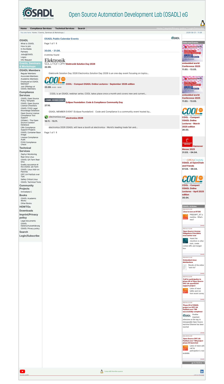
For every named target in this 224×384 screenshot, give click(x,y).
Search (23, 231)
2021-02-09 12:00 (187, 336)
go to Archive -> (198, 363)
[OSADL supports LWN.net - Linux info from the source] (112, 372)
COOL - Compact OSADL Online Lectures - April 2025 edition (193, 190)
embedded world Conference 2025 (191, 65)
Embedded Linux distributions (190, 261)
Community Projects (26, 187)
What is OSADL (27, 43)
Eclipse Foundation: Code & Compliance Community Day (94, 102)
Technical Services (25, 149)
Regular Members (28, 73)
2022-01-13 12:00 (187, 302)
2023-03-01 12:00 (187, 257)
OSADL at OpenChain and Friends (193, 164)
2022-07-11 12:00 (187, 276)
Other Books (26, 203)
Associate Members (29, 76)
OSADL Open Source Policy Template (30, 99)
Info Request (26, 60)
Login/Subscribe (196, 28)
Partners (24, 52)
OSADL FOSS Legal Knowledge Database (30, 109)
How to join (26, 46)
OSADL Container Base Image (31, 133)
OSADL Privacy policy (30, 228)
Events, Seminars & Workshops (51, 32)
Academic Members (29, 79)
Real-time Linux (27, 157)
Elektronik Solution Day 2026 (80, 64)
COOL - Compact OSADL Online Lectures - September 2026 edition (100, 84)
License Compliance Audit (29, 138)
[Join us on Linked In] (202, 373)
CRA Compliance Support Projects (28, 128)
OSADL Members (29, 70)
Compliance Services (26, 94)
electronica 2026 (74, 118)
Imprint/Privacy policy (175, 28)
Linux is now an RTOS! (192, 212)
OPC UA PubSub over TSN (30, 175)
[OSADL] (175, 41)
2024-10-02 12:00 (187, 209)
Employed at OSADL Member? (29, 82)
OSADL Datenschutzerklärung (30, 224)
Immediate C (26, 192)
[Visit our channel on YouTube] (22, 373)
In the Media (26, 49)
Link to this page (199, 375)
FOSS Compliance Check (28, 143)
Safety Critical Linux (29, 179)
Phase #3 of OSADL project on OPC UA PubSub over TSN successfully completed (192, 308)
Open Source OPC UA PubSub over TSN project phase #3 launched (193, 341)
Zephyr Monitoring (29, 154)
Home (160, 28)
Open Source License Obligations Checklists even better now (192, 233)
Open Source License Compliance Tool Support (30, 115)
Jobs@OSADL (27, 54)
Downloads (26, 210)
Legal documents (28, 221)
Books (23, 195)
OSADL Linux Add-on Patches (30, 170)
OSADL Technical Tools (31, 182)
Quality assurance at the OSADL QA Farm (29, 165)
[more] (202, 225)
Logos (23, 57)
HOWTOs (25, 206)
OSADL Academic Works (28, 199)
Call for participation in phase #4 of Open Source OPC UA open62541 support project (193, 282)
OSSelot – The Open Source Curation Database (29, 122)
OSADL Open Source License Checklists (30, 104)
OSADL (23, 40)
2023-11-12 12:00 (187, 228)
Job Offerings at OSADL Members (28, 87)
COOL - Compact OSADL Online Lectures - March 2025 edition (191, 122)
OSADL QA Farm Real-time (30, 160)
